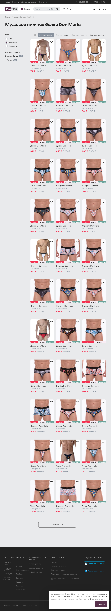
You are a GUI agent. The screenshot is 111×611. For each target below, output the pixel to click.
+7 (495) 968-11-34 (82, 2)
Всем (11, 39)
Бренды (19, 566)
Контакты (43, 2)
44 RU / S (60, 75)
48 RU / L (60, 78)
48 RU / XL (43, 78)
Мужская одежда (7, 569)
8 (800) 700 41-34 (96, 2)
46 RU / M (69, 75)
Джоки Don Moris (89, 66)
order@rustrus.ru (35, 572)
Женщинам (13, 46)
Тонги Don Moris (89, 106)
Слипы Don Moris (38, 66)
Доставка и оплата (28, 2)
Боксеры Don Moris (64, 106)
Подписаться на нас (96, 564)
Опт (17, 562)
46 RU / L (34, 78)
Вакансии (19, 586)
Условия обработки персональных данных (65, 579)
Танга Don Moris (63, 466)
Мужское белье (7, 563)
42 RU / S (34, 75)
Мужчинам (13, 42)
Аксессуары (8, 574)
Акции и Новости (12, 2)
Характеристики (22, 570)
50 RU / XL (69, 78)
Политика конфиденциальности (64, 574)
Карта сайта (20, 590)
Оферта (54, 562)
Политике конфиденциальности (92, 599)
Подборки (20, 574)
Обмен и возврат (58, 570)
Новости (19, 582)
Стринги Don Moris (38, 106)
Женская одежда (7, 578)
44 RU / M (43, 75)
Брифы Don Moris (38, 186)
